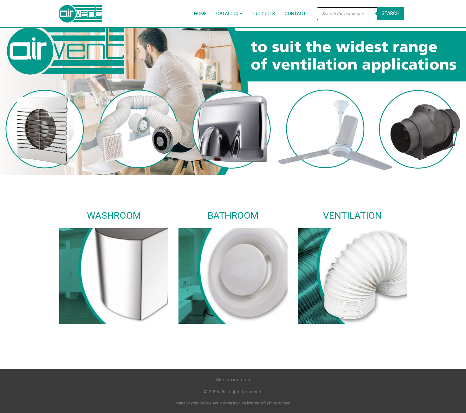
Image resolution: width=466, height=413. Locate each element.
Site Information (233, 380)
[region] (233, 97)
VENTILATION (352, 215)
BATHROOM (233, 215)
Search (390, 13)
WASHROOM (114, 215)
